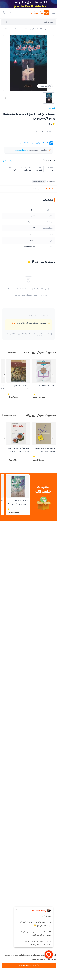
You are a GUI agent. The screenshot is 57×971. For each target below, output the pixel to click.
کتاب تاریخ (40, 131)
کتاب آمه (51, 108)
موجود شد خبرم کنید (27, 965)
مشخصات (48, 188)
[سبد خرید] (9, 12)
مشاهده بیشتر (10, 352)
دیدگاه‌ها (36, 188)
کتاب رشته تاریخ (38, 181)
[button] (4, 375)
